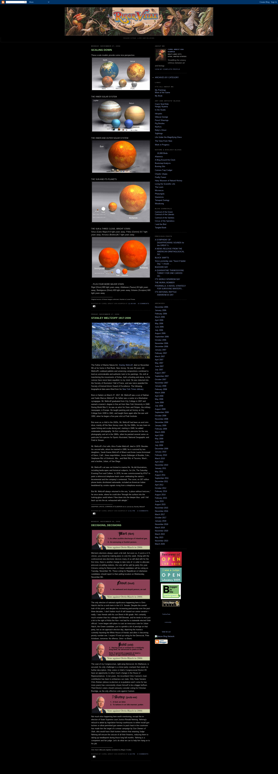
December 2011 (161, 481)
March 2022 (160, 534)
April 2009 (159, 435)
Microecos (159, 190)
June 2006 (159, 327)
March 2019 (160, 528)
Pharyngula (159, 194)
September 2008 (162, 412)
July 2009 (159, 445)
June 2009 (159, 442)
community (168, 622)
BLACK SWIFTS (162, 258)
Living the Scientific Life (165, 184)
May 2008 (159, 399)
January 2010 (160, 452)
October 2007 (160, 379)
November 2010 (161, 465)
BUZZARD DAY (161, 267)
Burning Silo (160, 166)
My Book (158, 96)
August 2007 (160, 373)
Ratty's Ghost (160, 130)
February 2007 (161, 353)
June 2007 (159, 366)
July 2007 (159, 370)
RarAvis (158, 127)
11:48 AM (132, 303)
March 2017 (160, 514)
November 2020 (161, 531)
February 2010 (161, 455)
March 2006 (160, 317)
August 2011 (160, 475)
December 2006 (161, 346)
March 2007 (160, 356)
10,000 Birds (162, 153)
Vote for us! (166, 632)
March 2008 (160, 393)
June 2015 (159, 501)
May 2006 (159, 323)
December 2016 (161, 511)
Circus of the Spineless (164, 221)
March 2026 (160, 544)
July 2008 (159, 406)
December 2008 (161, 422)
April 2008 (159, 396)
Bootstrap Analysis (163, 163)
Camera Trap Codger (163, 170)
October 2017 (160, 518)
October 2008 (160, 416)
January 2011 (160, 468)
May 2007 (159, 363)
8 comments (143, 303)
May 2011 (159, 472)
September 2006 (162, 337)
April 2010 (159, 462)
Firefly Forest (160, 177)
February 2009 (161, 429)
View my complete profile (167, 69)
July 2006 (159, 330)
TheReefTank (166, 614)
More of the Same (162, 92)
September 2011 (162, 478)
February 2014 (161, 491)
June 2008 (159, 402)
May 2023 (159, 537)
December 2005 (161, 307)
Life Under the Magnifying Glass (168, 137)
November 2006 (161, 343)
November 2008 (161, 419)
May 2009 (159, 439)
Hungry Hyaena (161, 106)
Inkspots (158, 114)
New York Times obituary (132, 389)
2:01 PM (131, 511)
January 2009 (160, 425)
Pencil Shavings (162, 120)
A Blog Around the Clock (165, 160)
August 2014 (160, 495)
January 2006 (160, 310)
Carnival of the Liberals (164, 214)
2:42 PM (131, 754)
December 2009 (161, 449)
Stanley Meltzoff (126, 365)
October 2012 (160, 488)
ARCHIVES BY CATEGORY (167, 77)
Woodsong (159, 204)
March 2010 (160, 458)
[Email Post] (93, 306)
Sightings (159, 133)
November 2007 (161, 383)
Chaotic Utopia (161, 174)
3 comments (142, 511)
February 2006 (161, 314)
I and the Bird (160, 224)
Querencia (159, 197)
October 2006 (160, 340)
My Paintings (160, 90)
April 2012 (159, 485)
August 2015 (160, 504)
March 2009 (160, 432)
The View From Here (163, 141)
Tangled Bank (160, 228)
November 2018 (161, 524)
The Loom (159, 187)
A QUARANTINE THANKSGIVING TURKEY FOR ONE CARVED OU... (169, 273)
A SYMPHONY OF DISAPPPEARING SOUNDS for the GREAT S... (169, 242)
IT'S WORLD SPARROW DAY (167, 279)
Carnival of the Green (164, 212)
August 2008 (160, 409)
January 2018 (160, 521)
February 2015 (161, 498)
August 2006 (160, 333)
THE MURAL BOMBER (165, 282)
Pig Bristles (160, 123)
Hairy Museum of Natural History (168, 181)
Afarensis (159, 156)
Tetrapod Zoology (162, 200)
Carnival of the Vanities (164, 218)
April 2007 (159, 360)
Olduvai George (161, 117)
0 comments (142, 754)
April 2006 (159, 320)
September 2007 (162, 376)
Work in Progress (162, 145)
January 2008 (160, 386)
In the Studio (160, 110)
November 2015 (161, 508)
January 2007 (160, 350)
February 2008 (161, 389)
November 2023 (161, 541)
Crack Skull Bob (162, 104)
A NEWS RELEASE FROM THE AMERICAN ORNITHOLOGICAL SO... (169, 251)
